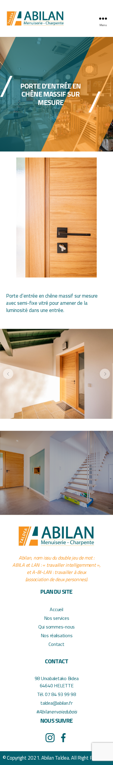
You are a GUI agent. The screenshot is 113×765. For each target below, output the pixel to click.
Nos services (56, 618)
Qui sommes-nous (56, 626)
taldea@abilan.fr (56, 702)
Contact (56, 644)
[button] (8, 374)
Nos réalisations (57, 635)
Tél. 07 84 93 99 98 (56, 694)
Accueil (56, 609)
